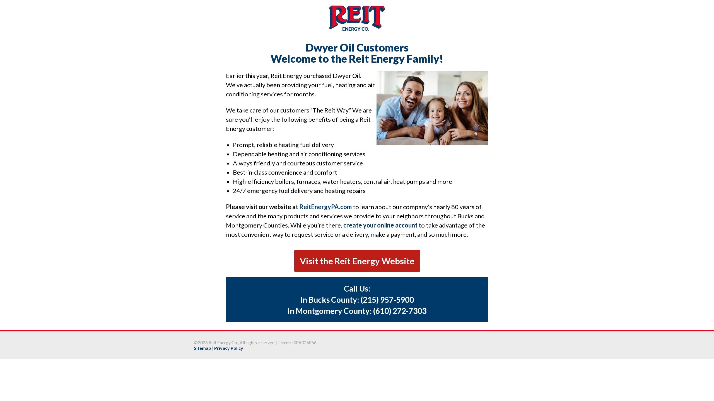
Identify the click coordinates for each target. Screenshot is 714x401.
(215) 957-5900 (387, 299)
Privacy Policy (228, 348)
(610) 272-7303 (399, 311)
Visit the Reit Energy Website (357, 261)
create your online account (380, 225)
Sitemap (202, 348)
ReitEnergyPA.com (325, 207)
